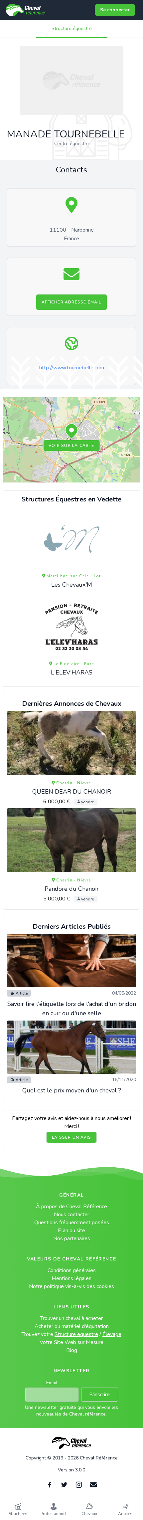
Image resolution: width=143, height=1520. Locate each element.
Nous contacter (71, 1214)
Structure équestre (72, 28)
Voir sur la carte (71, 445)
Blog (71, 1350)
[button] (71, 431)
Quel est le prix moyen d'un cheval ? (71, 1090)
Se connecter (115, 10)
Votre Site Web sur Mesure (71, 1342)
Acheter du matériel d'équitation (72, 1326)
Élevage (111, 1334)
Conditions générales (72, 1270)
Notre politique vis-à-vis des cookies (71, 1286)
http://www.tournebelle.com (71, 367)
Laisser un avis (71, 1137)
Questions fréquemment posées (71, 1222)
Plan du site (71, 1230)
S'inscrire (99, 1394)
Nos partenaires (71, 1238)
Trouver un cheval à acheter (71, 1318)
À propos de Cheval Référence (71, 1206)
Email (52, 1383)
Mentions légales (71, 1278)
